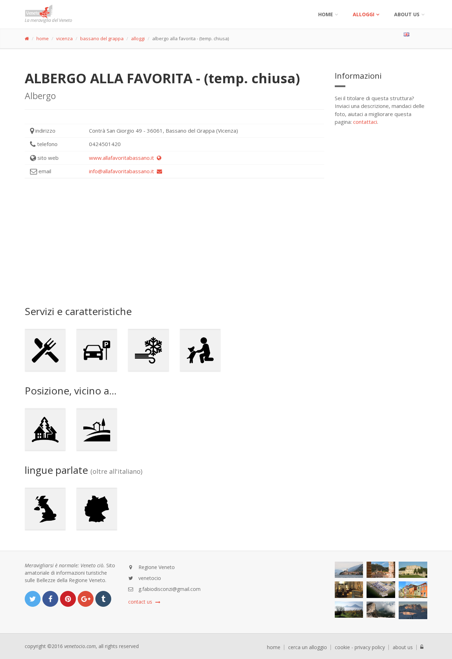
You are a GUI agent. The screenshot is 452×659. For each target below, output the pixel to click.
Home (325, 14)
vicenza (64, 38)
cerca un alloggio (307, 647)
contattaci (365, 121)
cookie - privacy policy (360, 647)
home (42, 38)
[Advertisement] (174, 242)
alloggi (363, 14)
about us (403, 647)
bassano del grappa (102, 38)
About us (407, 14)
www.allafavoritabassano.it (123, 157)
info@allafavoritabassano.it (123, 171)
